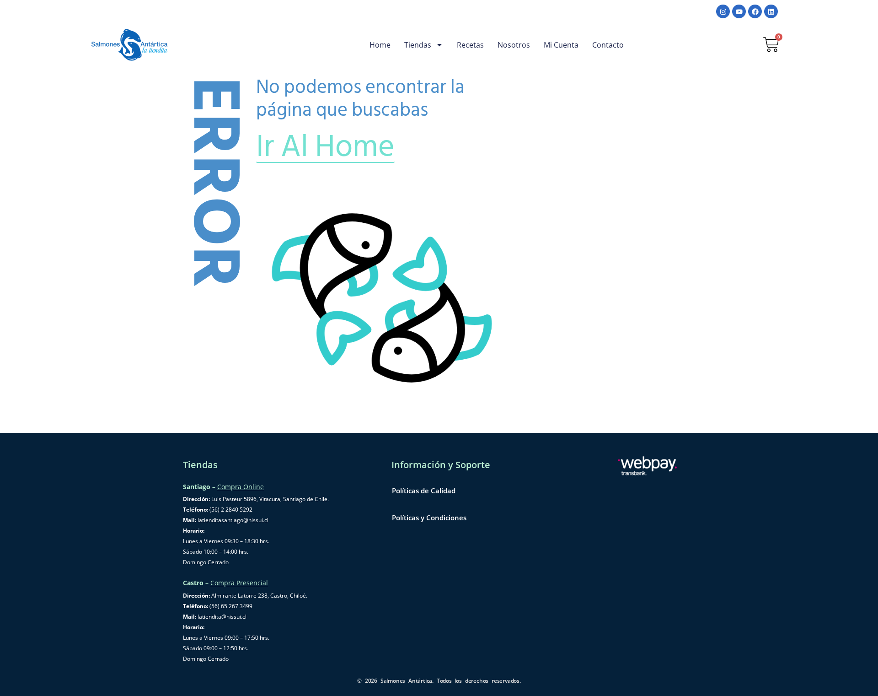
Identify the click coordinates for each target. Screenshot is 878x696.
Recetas (470, 45)
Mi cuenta (561, 45)
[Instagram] (723, 11)
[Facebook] (755, 11)
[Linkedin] (771, 11)
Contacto (608, 45)
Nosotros (514, 45)
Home (380, 45)
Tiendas (417, 45)
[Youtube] (739, 11)
